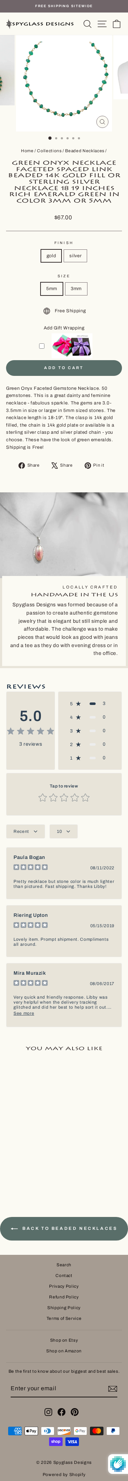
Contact (64, 1275)
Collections (49, 151)
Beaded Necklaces (84, 151)
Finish (64, 243)
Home (27, 151)
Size (64, 276)
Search (64, 1265)
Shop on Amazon (64, 1351)
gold (51, 255)
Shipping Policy (64, 1308)
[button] (90, 703)
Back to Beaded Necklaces (69, 1228)
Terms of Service (64, 1318)
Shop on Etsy (64, 1340)
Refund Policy (64, 1297)
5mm (51, 288)
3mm (76, 288)
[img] (30, 732)
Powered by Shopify (64, 1474)
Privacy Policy (64, 1286)
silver (75, 255)
